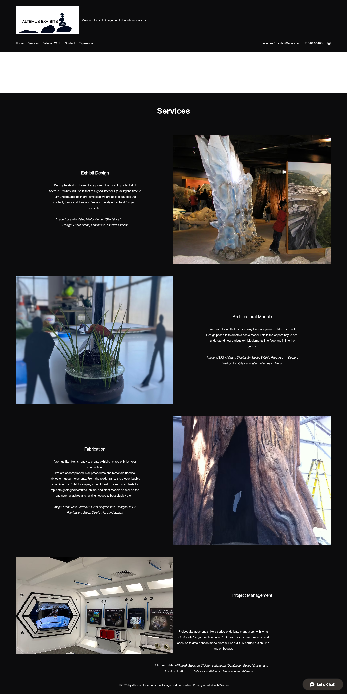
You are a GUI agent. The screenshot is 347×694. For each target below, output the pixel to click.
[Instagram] (329, 43)
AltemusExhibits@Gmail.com (281, 43)
